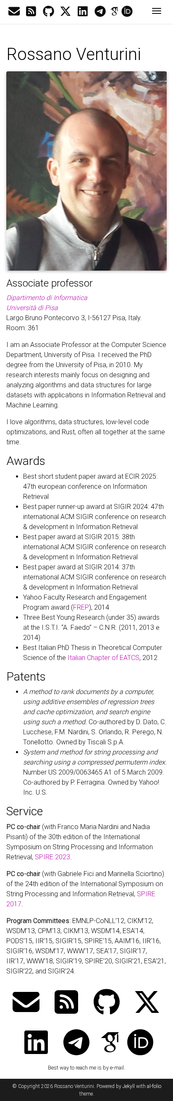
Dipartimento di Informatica (46, 298)
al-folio (154, 1086)
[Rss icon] (31, 11)
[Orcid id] (127, 11)
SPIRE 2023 (52, 857)
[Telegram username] (100, 11)
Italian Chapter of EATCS (103, 658)
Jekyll (129, 1086)
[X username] (65, 11)
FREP (81, 607)
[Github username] (48, 11)
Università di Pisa (32, 308)
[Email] (14, 11)
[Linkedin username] (83, 11)
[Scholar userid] (114, 11)
